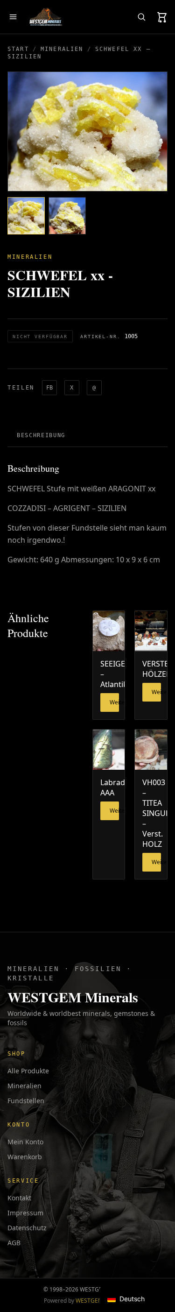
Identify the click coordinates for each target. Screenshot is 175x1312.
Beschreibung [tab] (41, 435)
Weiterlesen (114, 702)
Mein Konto (25, 1141)
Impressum (25, 1212)
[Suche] (141, 16)
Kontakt (19, 1197)
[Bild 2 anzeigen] (67, 215)
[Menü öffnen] (13, 16)
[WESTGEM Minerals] (45, 16)
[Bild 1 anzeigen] (26, 215)
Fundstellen (25, 1100)
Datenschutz (27, 1227)
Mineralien (62, 49)
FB (49, 387)
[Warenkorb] (162, 16)
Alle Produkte (28, 1070)
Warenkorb (24, 1156)
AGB (14, 1242)
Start (18, 49)
